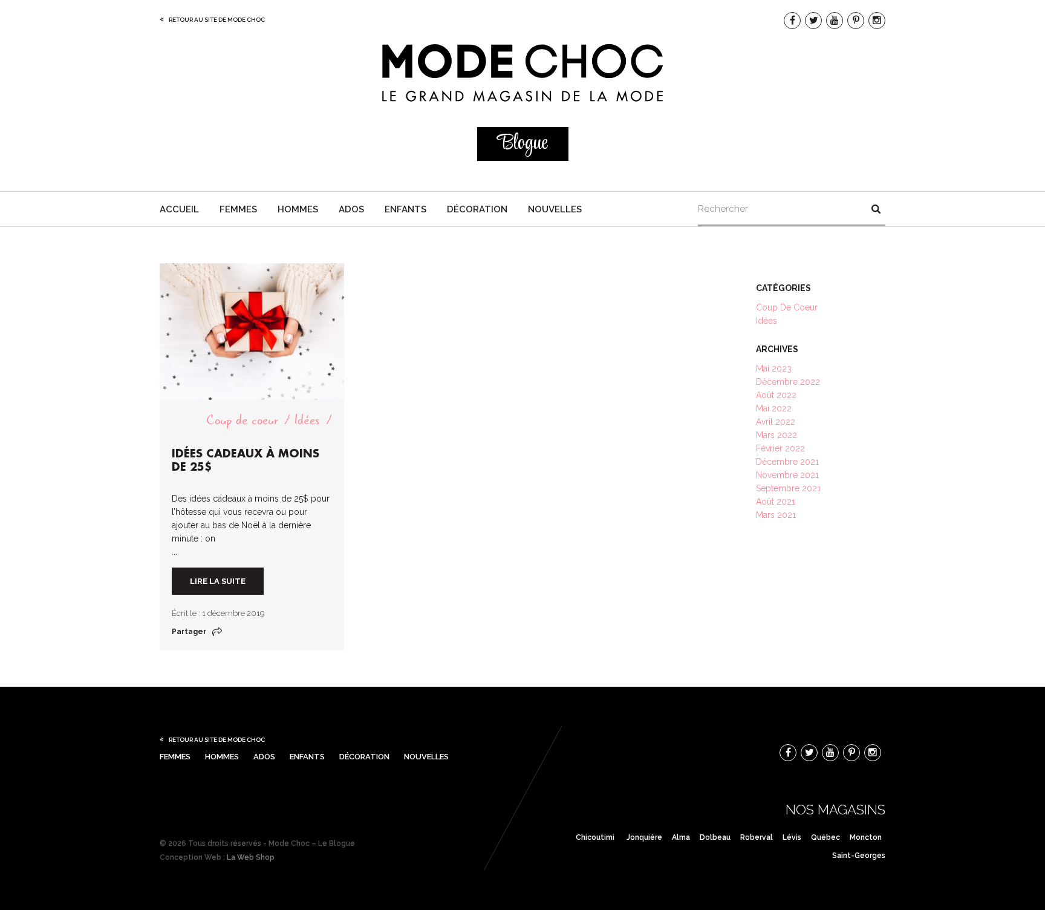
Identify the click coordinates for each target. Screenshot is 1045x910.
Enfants (405, 209)
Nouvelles (555, 209)
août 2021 (775, 501)
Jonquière (644, 837)
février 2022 (780, 448)
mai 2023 (774, 368)
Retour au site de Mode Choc (217, 19)
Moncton (866, 837)
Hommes (298, 209)
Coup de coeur (242, 420)
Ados (351, 209)
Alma (681, 837)
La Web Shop (251, 857)
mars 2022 (776, 435)
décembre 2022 (788, 382)
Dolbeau (715, 837)
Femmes (238, 209)
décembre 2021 (787, 461)
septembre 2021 (788, 488)
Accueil (179, 209)
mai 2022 (774, 408)
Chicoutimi (595, 837)
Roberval (756, 837)
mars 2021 (776, 515)
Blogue (522, 143)
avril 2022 (775, 422)
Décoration (477, 209)
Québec (825, 837)
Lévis (792, 837)
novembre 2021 (787, 475)
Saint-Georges (858, 855)
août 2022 (776, 395)
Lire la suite (218, 581)
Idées (307, 420)
